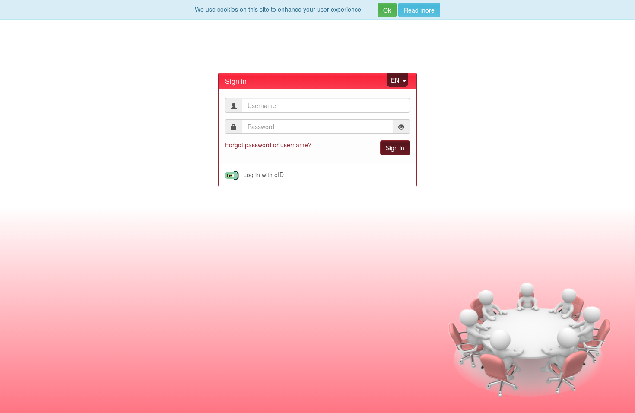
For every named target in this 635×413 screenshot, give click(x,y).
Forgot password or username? (268, 144)
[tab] (317, 81)
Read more (419, 10)
